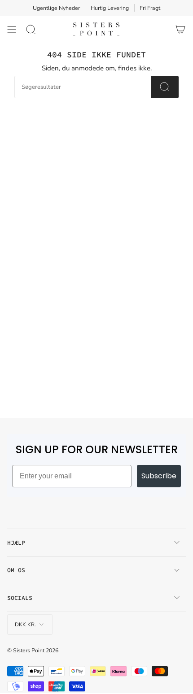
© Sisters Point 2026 (32, 650)
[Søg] (31, 29)
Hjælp (16, 543)
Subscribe (158, 476)
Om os (16, 570)
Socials (19, 598)
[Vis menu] (12, 29)
